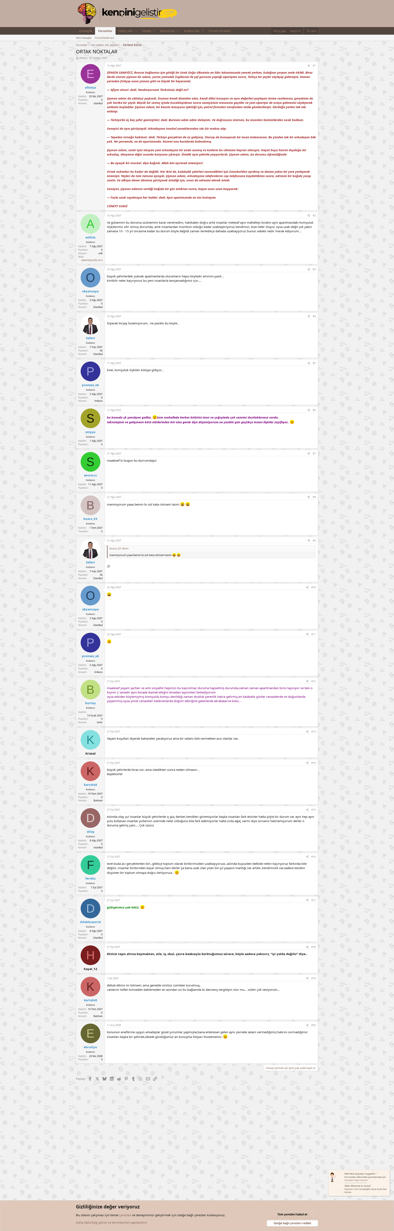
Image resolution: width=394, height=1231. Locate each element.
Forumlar (105, 31)
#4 (314, 316)
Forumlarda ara (104, 38)
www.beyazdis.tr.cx (92, 260)
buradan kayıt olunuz (356, 1180)
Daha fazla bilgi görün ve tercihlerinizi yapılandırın (111, 1222)
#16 (313, 856)
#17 (313, 900)
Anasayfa (85, 31)
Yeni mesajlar (84, 38)
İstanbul (98, 307)
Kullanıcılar (191, 31)
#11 (313, 634)
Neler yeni (126, 31)
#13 (313, 731)
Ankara (98, 401)
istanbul (98, 103)
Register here (352, 1189)
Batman (98, 800)
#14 (313, 763)
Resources (167, 31)
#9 (314, 540)
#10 (313, 587)
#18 (313, 947)
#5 (314, 363)
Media (146, 31)
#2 (314, 215)
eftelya (83, 58)
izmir (100, 722)
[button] (136, 31)
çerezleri (125, 1215)
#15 (313, 809)
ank (100, 253)
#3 (314, 269)
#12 (313, 681)
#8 (314, 497)
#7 (314, 453)
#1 (314, 65)
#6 (314, 410)
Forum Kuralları (220, 31)
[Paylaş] (308, 65)
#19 (313, 978)
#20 (313, 1025)
